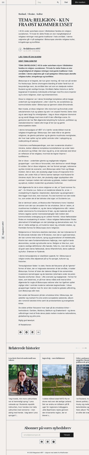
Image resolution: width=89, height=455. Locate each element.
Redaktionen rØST (31, 48)
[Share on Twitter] (26, 332)
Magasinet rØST (38, 452)
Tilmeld (67, 435)
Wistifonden (64, 452)
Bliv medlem (80, 2)
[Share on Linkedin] (32, 332)
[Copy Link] (38, 332)
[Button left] (78, 348)
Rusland (22, 14)
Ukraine (31, 14)
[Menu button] (3, 2)
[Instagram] (54, 442)
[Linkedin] (48, 442)
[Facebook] (42, 442)
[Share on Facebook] (21, 332)
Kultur (40, 14)
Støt (66, 2)
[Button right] (84, 348)
